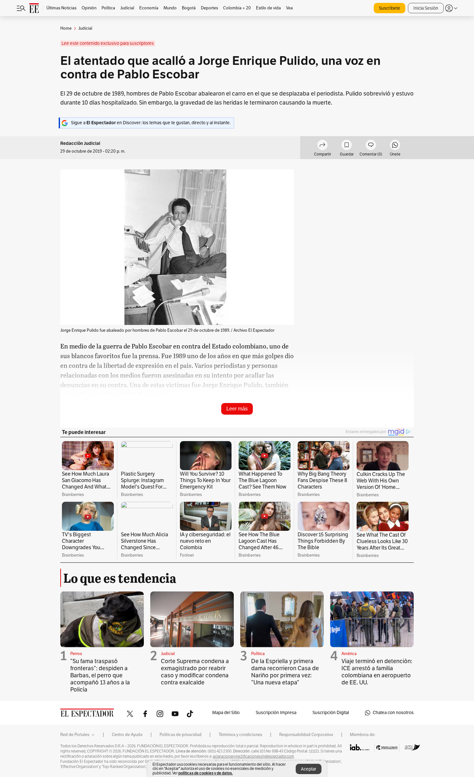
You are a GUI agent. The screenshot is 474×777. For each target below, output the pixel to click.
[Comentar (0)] (371, 146)
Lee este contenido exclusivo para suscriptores (108, 43)
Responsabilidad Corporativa (306, 734)
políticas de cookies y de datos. (205, 773)
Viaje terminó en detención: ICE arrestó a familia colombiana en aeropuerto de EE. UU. (376, 672)
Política (258, 653)
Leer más (237, 408)
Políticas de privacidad (181, 734)
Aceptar (308, 769)
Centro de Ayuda (127, 734)
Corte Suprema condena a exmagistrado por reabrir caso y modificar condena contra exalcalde (195, 672)
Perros (76, 653)
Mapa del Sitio (226, 712)
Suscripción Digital (330, 712)
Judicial (168, 653)
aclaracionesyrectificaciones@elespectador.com (253, 756)
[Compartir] (322, 146)
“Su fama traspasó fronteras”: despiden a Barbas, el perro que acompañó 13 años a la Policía (100, 675)
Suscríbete (389, 8)
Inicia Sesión (425, 8)
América (349, 653)
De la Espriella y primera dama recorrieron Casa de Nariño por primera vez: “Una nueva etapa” (285, 672)
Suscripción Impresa (276, 712)
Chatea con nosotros (393, 712)
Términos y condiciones (240, 734)
